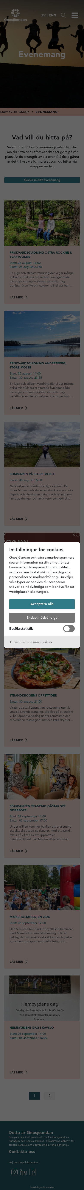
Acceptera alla (42, 604)
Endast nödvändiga (42, 617)
